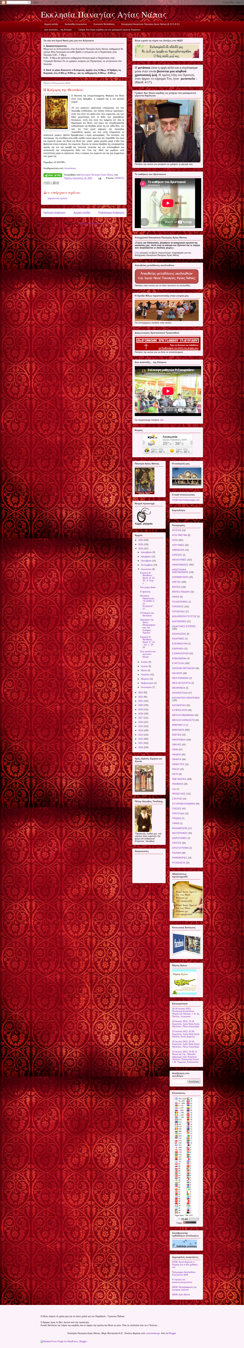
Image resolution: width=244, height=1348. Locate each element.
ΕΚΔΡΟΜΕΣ (178, 638)
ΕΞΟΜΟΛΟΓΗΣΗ (180, 653)
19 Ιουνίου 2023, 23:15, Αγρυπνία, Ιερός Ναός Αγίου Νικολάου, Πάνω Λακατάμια (186, 1024)
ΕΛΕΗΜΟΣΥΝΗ (179, 643)
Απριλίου (145, 674)
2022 (141, 697)
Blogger (172, 1333)
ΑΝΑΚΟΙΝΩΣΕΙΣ (180, 564)
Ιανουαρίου (146, 687)
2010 (141, 747)
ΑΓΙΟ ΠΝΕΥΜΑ (179, 535)
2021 (141, 701)
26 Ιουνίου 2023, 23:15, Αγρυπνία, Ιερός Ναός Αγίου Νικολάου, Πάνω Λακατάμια (186, 1044)
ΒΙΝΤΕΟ (176, 587)
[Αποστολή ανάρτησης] (99, 178)
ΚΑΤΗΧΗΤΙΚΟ (179, 705)
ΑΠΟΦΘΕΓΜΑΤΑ (180, 577)
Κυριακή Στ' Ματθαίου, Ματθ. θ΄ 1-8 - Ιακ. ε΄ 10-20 (147, 642)
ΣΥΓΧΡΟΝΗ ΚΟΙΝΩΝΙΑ (183, 803)
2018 (141, 713)
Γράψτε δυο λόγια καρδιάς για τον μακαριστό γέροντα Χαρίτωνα (109, 29)
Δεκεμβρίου (147, 552)
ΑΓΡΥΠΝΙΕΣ (178, 545)
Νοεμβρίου (146, 556)
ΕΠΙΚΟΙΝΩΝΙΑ (179, 658)
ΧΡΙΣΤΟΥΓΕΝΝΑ (180, 848)
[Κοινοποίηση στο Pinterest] (57, 182)
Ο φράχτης (145, 591)
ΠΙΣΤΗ (175, 774)
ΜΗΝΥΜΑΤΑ (178, 730)
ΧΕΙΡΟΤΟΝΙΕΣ (179, 838)
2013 (141, 735)
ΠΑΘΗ (175, 749)
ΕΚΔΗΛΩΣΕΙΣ (179, 634)
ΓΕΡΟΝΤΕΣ (178, 606)
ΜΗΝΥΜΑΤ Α (178, 725)
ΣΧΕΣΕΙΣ (176, 808)
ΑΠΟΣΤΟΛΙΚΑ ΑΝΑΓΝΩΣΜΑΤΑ (180, 571)
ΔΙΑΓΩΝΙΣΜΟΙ (179, 621)
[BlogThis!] (48, 182)
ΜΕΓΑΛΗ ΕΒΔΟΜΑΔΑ (183, 715)
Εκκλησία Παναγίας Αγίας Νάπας (103, 14)
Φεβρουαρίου (147, 683)
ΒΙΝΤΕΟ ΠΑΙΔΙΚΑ (181, 592)
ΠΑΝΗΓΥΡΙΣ (178, 764)
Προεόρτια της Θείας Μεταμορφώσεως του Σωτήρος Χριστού (147, 626)
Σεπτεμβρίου (147, 565)
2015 (141, 726)
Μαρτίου (145, 679)
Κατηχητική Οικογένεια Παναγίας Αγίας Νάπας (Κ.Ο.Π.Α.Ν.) (150, 24)
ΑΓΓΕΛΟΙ (176, 530)
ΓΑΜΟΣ (175, 597)
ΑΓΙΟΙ (175, 540)
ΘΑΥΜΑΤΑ (177, 673)
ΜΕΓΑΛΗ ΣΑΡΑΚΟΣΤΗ (183, 720)
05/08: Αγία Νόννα (181, 1294)
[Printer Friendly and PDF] (52, 175)
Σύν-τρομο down (148, 587)
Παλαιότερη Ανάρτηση (111, 212)
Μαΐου (144, 670)
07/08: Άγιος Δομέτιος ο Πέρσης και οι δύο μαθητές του (185, 1264)
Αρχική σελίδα (51, 24)
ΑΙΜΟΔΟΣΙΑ (178, 550)
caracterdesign (153, 1333)
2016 (141, 722)
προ (174, 789)
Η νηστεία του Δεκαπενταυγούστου (182, 1281)
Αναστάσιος (70, 168)
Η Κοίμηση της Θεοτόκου (147, 614)
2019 (141, 709)
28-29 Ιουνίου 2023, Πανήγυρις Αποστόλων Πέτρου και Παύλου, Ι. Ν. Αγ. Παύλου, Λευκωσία (186, 1012)
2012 (141, 739)
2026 (141, 540)
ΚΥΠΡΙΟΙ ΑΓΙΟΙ (179, 710)
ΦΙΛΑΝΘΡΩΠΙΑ (179, 828)
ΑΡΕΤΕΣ (176, 582)
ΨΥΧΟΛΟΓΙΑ (178, 862)
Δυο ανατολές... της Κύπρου (58, 29)
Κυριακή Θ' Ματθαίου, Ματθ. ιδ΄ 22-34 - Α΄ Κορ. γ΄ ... (147, 578)
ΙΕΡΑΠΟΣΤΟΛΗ (180, 693)
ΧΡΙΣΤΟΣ (176, 843)
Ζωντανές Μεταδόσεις (104, 24)
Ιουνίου (145, 666)
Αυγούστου (146, 569)
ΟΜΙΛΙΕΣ (176, 744)
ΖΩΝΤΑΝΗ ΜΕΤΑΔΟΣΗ (183, 668)
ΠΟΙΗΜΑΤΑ (177, 784)
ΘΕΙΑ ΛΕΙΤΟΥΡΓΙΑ (181, 683)
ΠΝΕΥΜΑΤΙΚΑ (179, 779)
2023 (141, 692)
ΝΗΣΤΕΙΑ (176, 735)
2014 (141, 730)
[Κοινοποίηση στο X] (51, 182)
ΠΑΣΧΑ (175, 769)
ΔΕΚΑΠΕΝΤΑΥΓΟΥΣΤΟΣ (184, 616)
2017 (141, 718)
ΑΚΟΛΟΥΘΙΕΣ (179, 559)
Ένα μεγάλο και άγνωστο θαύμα (148, 654)
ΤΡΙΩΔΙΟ (176, 818)
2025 (141, 544)
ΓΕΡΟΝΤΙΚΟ (178, 611)
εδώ (162, 420)
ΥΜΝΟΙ (175, 823)
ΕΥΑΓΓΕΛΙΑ (178, 663)
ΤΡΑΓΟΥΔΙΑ (178, 813)
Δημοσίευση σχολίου (57, 198)
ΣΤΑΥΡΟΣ (177, 798)
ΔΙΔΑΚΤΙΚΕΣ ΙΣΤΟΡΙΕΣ (184, 626)
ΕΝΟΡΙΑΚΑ (177, 648)
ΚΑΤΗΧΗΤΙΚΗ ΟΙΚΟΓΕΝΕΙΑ (186, 698)
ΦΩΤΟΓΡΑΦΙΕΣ (180, 833)
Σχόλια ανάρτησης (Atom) (90, 223)
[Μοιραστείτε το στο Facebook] (54, 182)
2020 (141, 705)
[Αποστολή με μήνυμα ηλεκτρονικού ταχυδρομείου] (45, 182)
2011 (141, 743)
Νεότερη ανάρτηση (54, 212)
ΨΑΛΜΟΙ (176, 853)
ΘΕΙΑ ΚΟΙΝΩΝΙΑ (180, 678)
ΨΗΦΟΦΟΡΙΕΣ (179, 858)
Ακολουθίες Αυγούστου (76, 24)
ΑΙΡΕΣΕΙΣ (177, 555)
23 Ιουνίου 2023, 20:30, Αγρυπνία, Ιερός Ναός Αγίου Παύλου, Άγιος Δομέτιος (186, 1034)
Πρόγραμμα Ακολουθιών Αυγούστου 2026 (184, 1273)
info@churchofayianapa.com (186, 500)
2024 (141, 548)
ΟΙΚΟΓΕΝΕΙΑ (178, 739)
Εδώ (137, 252)
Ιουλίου (145, 662)
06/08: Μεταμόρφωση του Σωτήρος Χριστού (184, 1288)
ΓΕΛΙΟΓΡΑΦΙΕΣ (180, 602)
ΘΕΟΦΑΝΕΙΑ (178, 688)
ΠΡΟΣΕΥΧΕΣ (178, 794)
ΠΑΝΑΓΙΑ (119, 178)
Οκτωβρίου (146, 560)
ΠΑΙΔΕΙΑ (176, 754)
